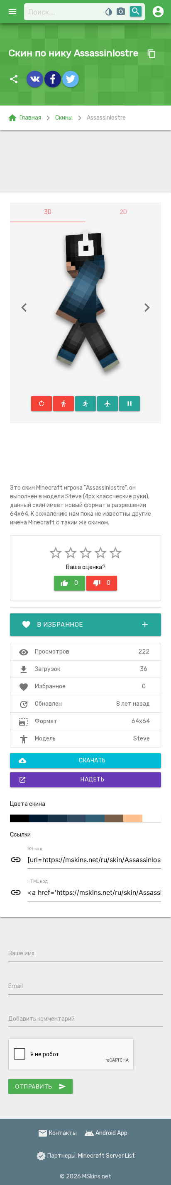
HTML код (37, 882)
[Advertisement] (85, 161)
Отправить (40, 1086)
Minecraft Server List (106, 1155)
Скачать (62, 760)
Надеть (61, 780)
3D (47, 212)
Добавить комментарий (41, 1018)
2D (123, 212)
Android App (105, 1133)
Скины (64, 117)
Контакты (57, 1133)
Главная (24, 118)
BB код (34, 849)
